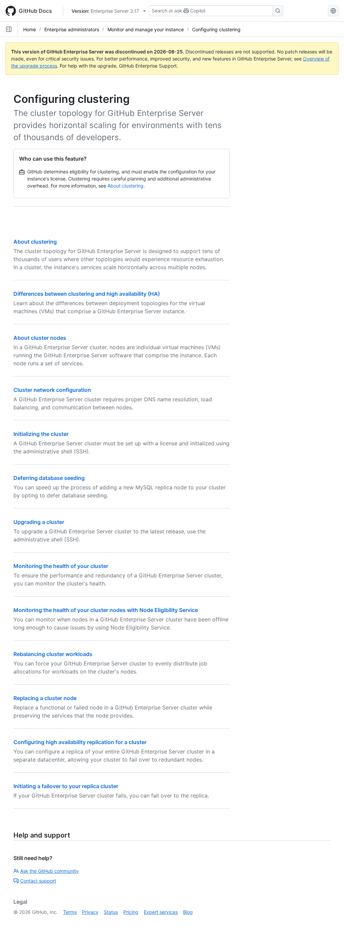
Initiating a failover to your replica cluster (65, 786)
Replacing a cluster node (45, 698)
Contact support (38, 881)
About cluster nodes (39, 337)
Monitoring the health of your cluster (60, 566)
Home (29, 29)
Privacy (90, 912)
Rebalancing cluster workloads (52, 654)
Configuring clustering (216, 29)
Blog (188, 912)
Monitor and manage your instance (146, 29)
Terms (70, 912)
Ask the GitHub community (49, 871)
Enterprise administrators (71, 29)
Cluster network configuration (52, 389)
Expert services (161, 912)
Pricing (130, 912)
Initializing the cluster (41, 434)
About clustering (125, 186)
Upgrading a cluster (38, 522)
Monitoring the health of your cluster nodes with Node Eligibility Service (105, 610)
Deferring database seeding (49, 478)
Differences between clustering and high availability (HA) (86, 293)
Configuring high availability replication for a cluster (79, 742)
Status (111, 912)
